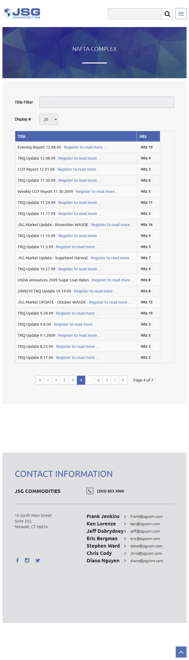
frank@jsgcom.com (146, 516)
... (89, 380)
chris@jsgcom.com (146, 553)
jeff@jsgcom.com (145, 531)
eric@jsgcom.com (145, 539)
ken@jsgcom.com (145, 524)
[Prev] (48, 380)
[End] (123, 380)
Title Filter (24, 102)
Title (22, 136)
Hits (143, 136)
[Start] (40, 380)
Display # (23, 119)
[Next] (115, 380)
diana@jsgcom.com (146, 561)
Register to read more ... (85, 147)
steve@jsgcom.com (146, 546)
